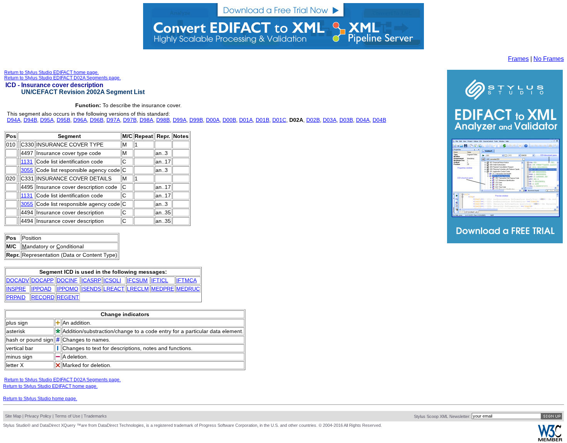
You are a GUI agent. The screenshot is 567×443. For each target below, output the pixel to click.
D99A (179, 120)
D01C (279, 120)
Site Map (13, 416)
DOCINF (67, 280)
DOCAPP (42, 280)
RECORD (42, 297)
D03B (346, 120)
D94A (13, 120)
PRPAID (15, 297)
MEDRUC (188, 289)
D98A (146, 120)
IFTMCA (186, 280)
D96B (96, 120)
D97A (113, 120)
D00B (229, 120)
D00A (212, 120)
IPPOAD (41, 289)
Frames (518, 59)
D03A (329, 120)
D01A (246, 120)
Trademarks (95, 416)
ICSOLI (112, 280)
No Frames (548, 59)
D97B (130, 120)
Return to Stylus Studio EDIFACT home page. (51, 72)
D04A (363, 120)
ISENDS (91, 289)
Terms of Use (67, 416)
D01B (262, 120)
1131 (27, 161)
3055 (27, 170)
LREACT (114, 289)
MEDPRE (162, 289)
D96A (80, 120)
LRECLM (138, 289)
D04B (379, 120)
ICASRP (91, 280)
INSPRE (16, 289)
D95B (63, 120)
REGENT (68, 297)
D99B (196, 120)
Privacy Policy (38, 416)
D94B (30, 120)
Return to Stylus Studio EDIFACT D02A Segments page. (62, 78)
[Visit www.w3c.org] (550, 439)
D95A (47, 120)
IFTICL (159, 280)
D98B (163, 120)
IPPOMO (67, 289)
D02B (313, 120)
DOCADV (17, 280)
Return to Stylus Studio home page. (40, 398)
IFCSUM (137, 280)
